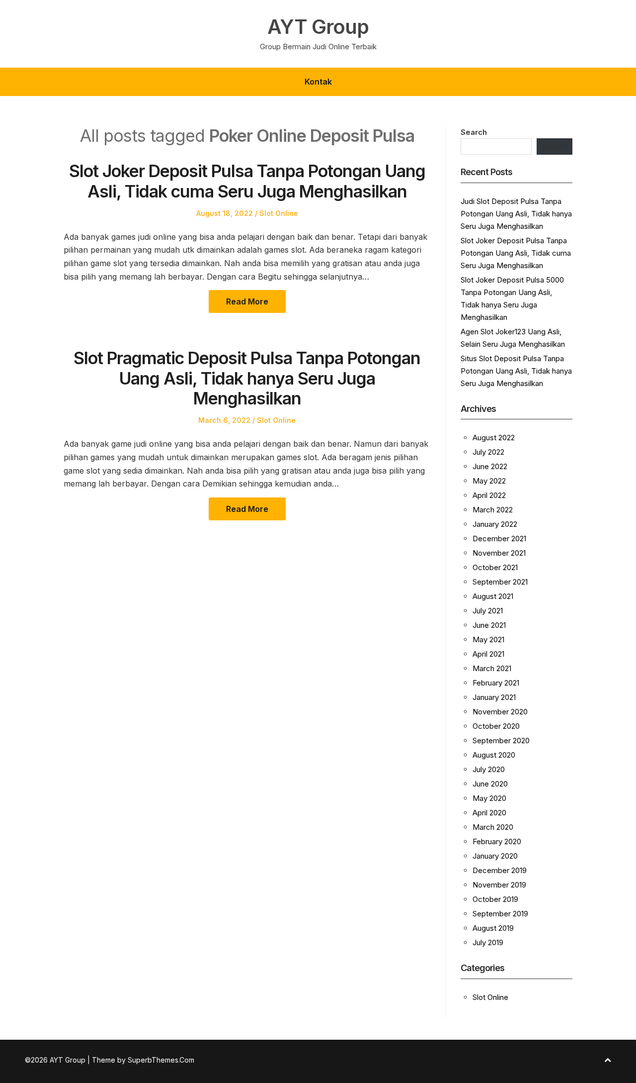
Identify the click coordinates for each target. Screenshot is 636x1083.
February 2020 (497, 841)
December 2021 (499, 538)
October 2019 (495, 899)
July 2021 (488, 610)
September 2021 (500, 582)
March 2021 (492, 668)
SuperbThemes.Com (161, 1060)
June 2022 (490, 466)
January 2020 (495, 856)
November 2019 (499, 884)
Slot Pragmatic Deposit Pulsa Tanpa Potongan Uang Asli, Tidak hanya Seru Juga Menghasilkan (247, 378)
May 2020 (489, 798)
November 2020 (500, 711)
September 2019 (500, 913)
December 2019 (500, 870)
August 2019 (493, 928)
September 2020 (501, 740)
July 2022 (488, 452)
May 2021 (488, 639)
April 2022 (489, 495)
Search (474, 132)
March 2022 (493, 509)
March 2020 (493, 827)
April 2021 (488, 654)
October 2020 (496, 726)
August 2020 (494, 755)
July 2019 (488, 942)
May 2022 (489, 481)
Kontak (318, 82)
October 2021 (495, 567)
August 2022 (494, 437)
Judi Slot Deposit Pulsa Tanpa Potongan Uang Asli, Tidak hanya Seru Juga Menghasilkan (516, 214)
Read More (247, 301)
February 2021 (496, 683)
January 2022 (495, 524)
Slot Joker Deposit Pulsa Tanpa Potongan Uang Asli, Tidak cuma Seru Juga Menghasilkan (247, 181)
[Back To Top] (607, 1060)
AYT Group (318, 27)
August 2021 (493, 596)
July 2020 (489, 769)
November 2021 (499, 553)
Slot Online (278, 213)
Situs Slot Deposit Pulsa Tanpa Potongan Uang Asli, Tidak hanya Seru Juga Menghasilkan (516, 371)
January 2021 (494, 697)
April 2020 (489, 812)
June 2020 (490, 783)
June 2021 (489, 625)
